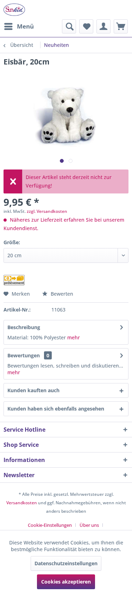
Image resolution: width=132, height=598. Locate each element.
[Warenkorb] (121, 26)
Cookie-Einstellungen (50, 525)
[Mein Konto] (103, 26)
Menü (25, 26)
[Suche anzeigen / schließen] (69, 26)
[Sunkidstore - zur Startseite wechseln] (14, 10)
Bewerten (61, 293)
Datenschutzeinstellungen (66, 563)
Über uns (89, 525)
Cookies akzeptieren (66, 581)
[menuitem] (18, 26)
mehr (73, 337)
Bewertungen (23, 355)
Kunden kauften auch (33, 390)
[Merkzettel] (86, 26)
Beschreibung (23, 327)
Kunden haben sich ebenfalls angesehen (55, 408)
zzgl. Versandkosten (47, 211)
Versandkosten (21, 503)
